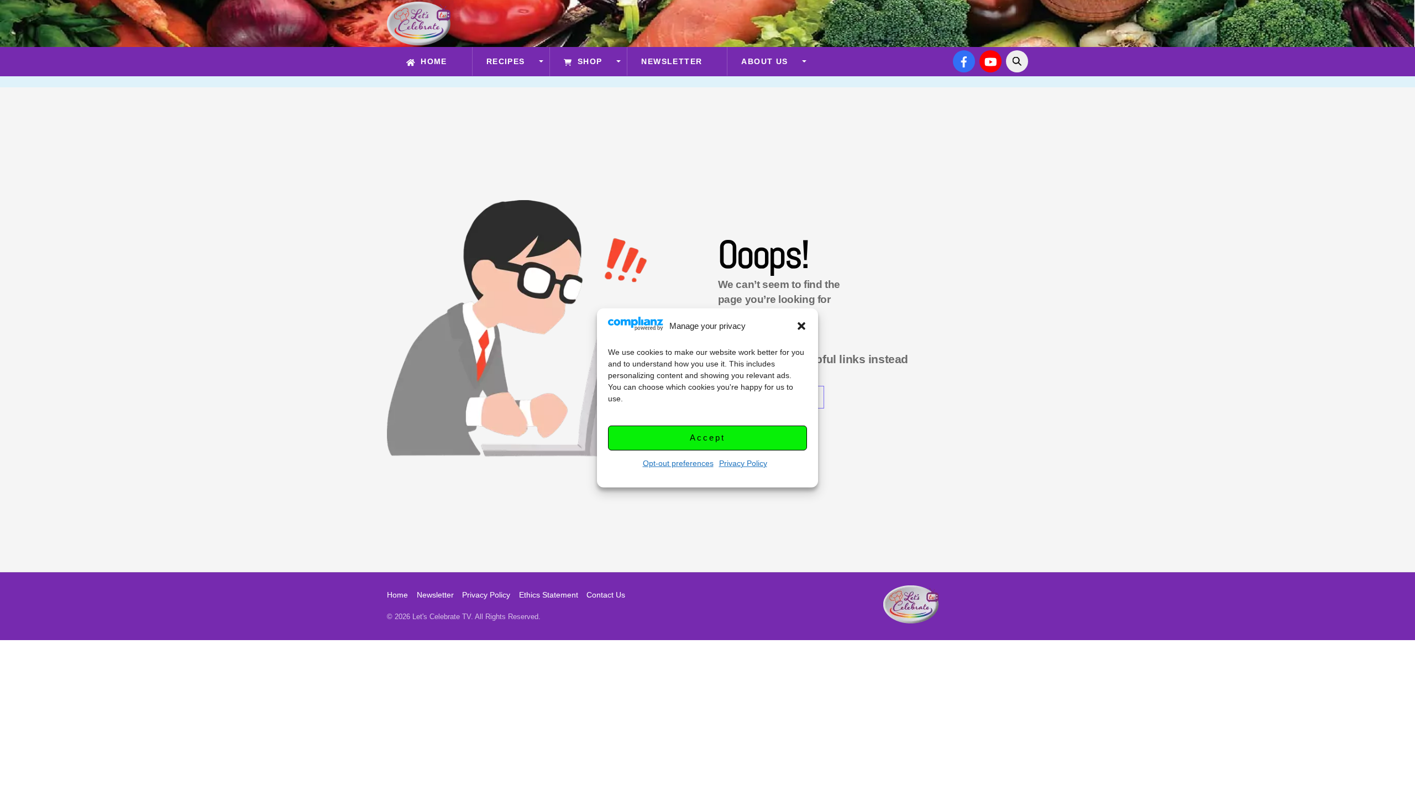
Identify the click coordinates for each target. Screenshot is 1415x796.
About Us (764, 61)
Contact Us (605, 594)
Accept (707, 437)
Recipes (505, 61)
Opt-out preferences (678, 463)
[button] (801, 326)
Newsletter (671, 61)
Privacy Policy (743, 463)
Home (432, 61)
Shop (588, 61)
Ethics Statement (548, 594)
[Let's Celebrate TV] (418, 40)
